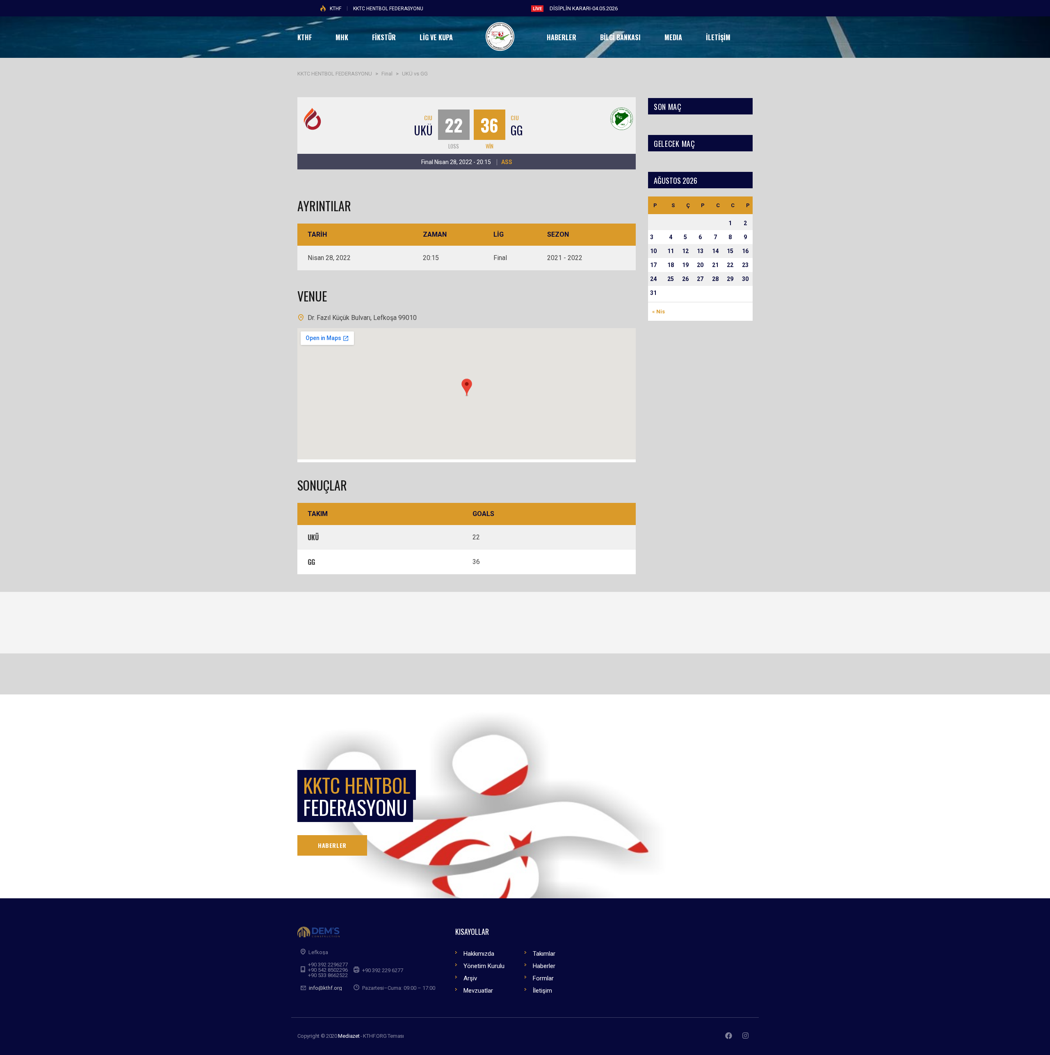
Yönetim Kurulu (483, 966)
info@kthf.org (325, 988)
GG (517, 130)
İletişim (542, 990)
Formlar (543, 978)
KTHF (335, 8)
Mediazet (348, 1036)
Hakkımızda (478, 953)
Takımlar (544, 953)
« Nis (658, 311)
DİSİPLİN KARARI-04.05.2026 (584, 8)
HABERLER (332, 845)
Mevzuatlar (478, 990)
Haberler (544, 966)
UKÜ (423, 130)
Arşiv (470, 978)
